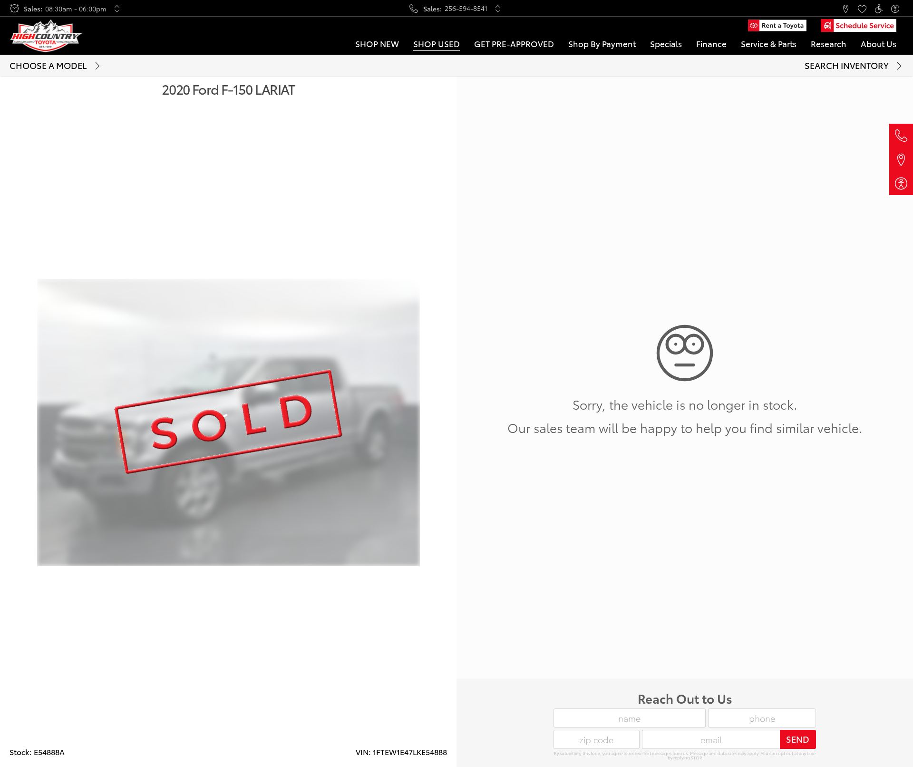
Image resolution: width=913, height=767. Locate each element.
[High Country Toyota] (46, 35)
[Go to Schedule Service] (858, 25)
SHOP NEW (377, 43)
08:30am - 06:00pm (76, 8)
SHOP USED (436, 43)
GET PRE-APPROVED (514, 43)
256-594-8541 (466, 8)
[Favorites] (862, 8)
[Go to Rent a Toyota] (777, 25)
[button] (812, 8)
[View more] (117, 8)
